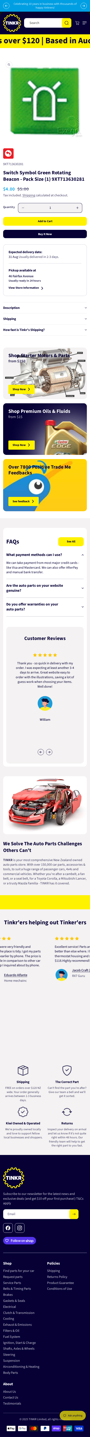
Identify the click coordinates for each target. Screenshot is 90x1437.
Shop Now (19, 389)
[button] (84, 23)
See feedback (21, 501)
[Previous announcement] (6, 6)
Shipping (28, 195)
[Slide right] (49, 752)
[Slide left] (41, 752)
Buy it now (45, 234)
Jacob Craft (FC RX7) (69, 970)
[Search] (66, 23)
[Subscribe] (73, 1214)
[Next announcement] (84, 6)
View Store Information (24, 288)
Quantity (9, 207)
